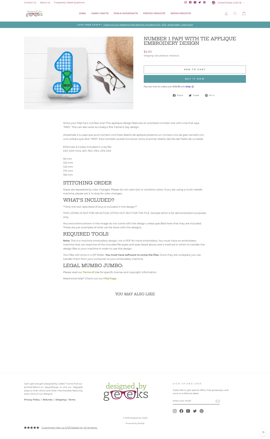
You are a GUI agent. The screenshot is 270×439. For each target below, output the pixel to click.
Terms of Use (91, 272)
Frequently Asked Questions (69, 2)
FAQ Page (109, 278)
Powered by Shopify (135, 423)
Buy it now (195, 78)
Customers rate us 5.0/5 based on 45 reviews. (69, 427)
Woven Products (180, 13)
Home (82, 13)
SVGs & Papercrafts (126, 13)
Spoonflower (52, 387)
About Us (45, 2)
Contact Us (30, 2)
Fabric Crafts (99, 13)
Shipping (149, 55)
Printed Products (154, 13)
